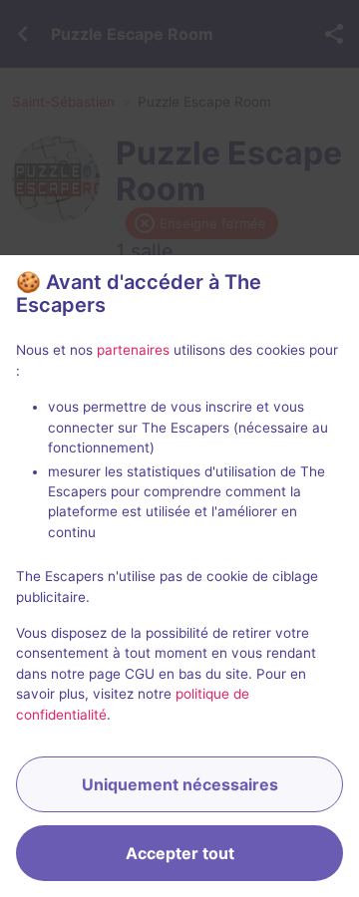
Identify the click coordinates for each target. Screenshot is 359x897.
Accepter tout (180, 853)
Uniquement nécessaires (180, 784)
